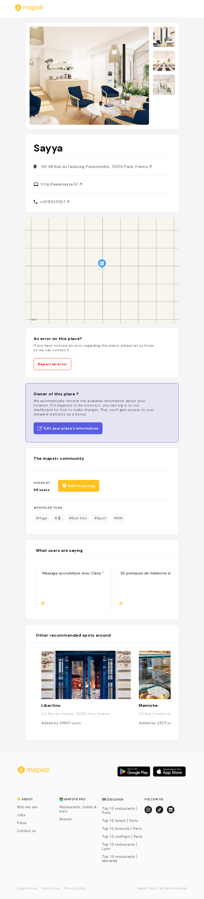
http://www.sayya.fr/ (60, 184)
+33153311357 (53, 201)
